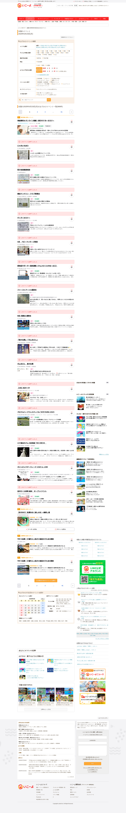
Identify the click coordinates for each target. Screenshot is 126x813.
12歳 (57, 52)
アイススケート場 (34, 743)
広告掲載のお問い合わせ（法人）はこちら (92, 759)
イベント (30, 18)
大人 (55, 54)
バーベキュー (30, 726)
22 (43, 610)
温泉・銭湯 (21, 743)
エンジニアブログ (74, 797)
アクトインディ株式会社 (87, 784)
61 (61, 112)
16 (21, 610)
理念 (71, 789)
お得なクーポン (22, 735)
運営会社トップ (73, 787)
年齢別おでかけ (69, 18)
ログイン (106, 1)
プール (41, 726)
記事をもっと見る (46, 709)
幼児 (67, 52)
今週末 (48, 65)
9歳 (43, 52)
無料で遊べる (30, 735)
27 (35, 612)
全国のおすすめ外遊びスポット (85, 664)
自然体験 (39, 78)
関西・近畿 (30, 621)
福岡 (86, 21)
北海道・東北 (21, 21)
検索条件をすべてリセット (67, 37)
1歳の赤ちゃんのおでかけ (101, 542)
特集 (104, 18)
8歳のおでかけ (84, 555)
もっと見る (70, 776)
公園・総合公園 (51, 735)
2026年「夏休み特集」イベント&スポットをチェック (31, 748)
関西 (61, 21)
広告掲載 (38, 792)
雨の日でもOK (86, 5)
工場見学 (21, 731)
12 (32, 607)
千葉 (40, 21)
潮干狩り (41, 743)
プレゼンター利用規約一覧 (59, 787)
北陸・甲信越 (55, 21)
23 (21, 612)
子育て (96, 18)
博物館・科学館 (40, 739)
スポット (21, 18)
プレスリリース (90, 794)
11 (28, 607)
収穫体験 (40, 731)
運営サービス (73, 792)
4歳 (56, 51)
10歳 (47, 52)
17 (25, 610)
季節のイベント (55, 82)
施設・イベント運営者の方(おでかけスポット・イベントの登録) (41, 755)
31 (25, 615)
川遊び (57, 735)
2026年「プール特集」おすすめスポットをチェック (57, 748)
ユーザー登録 (22, 755)
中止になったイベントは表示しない (47, 94)
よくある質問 (56, 789)
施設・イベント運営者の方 (42, 787)
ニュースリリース (40, 794)
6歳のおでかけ (84, 552)
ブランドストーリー (91, 787)
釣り (35, 726)
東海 (46, 21)
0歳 (38, 51)
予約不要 (45, 58)
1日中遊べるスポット (104, 5)
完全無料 (39, 61)
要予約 (39, 58)
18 (28, 610)
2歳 (47, 51)
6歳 (64, 51)
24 (25, 612)
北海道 (26, 21)
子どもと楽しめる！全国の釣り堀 (86, 660)
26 (32, 612)
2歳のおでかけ (84, 545)
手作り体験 (26, 731)
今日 (38, 65)
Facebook (38, 797)
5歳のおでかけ (100, 549)
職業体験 (45, 731)
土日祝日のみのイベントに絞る (45, 580)
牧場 (38, 726)
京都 (66, 21)
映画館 (34, 739)
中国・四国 (74, 21)
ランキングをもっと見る (102, 638)
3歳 (51, 51)
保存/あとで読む (88, 1)
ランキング (57, 18)
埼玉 (42, 21)
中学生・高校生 (47, 54)
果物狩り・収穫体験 (55, 743)
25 (28, 612)
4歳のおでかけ (84, 549)
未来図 (88, 789)
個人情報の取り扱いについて (92, 757)
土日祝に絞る (62, 71)
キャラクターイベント (43, 85)
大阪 (63, 21)
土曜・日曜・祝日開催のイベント (63, 611)
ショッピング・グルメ (43, 80)
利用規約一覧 (39, 789)
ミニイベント (66, 84)
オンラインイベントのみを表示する (47, 89)
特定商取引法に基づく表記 (42, 799)
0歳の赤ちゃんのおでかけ (85, 542)
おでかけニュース (84, 18)
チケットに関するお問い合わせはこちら (92, 767)
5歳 (60, 51)
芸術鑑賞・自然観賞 (42, 82)
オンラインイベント (43, 18)
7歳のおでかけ (100, 552)
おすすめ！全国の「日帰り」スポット (87, 646)
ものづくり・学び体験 (43, 84)
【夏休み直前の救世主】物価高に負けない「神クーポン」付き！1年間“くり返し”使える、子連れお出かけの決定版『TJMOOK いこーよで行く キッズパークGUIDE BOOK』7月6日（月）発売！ (50, 766)
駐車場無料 (36, 735)
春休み (80, 5)
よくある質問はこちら (92, 769)
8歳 (38, 52)
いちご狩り (47, 743)
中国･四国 (52, 47)
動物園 (24, 726)
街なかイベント (56, 84)
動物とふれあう (94, 5)
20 (35, 610)
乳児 (62, 52)
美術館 (47, 739)
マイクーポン (78, 1)
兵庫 (69, 21)
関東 (31, 21)
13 (35, 607)
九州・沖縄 (81, 21)
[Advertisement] (46, 431)
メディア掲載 (56, 794)
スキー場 (27, 743)
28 (39, 612)
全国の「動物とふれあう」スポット (86, 650)
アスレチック (43, 735)
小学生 (39, 54)
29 (43, 612)
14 (39, 607)
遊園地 (20, 726)
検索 (49, 99)
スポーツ (47, 78)
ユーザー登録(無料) (97, 1)
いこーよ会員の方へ (92, 771)
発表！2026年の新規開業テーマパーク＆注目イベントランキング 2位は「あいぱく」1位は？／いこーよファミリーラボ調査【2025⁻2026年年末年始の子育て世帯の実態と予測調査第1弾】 (50, 772)
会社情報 (89, 792)
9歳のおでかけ (100, 555)
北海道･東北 (44, 45)
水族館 (51, 739)
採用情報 (72, 794)
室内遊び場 (29, 739)
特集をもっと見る (104, 454)
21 (39, 610)
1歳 (43, 51)
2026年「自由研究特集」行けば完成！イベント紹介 (31, 750)
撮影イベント (55, 80)
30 (21, 615)
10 (25, 607)
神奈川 (36, 21)
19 (32, 610)
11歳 (52, 52)
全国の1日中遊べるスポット (84, 657)
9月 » (42, 598)
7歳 (69, 51)
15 (43, 607)
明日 (43, 65)
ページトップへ (103, 718)
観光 (45, 726)
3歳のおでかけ (100, 545)
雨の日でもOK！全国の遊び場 (85, 653)
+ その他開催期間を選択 (42, 75)
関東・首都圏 (22, 621)
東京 (33, 21)
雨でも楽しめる (22, 739)
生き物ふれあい (56, 78)
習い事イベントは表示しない (45, 93)
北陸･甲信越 (54, 45)
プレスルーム (56, 792)
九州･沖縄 (61, 47)
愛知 (49, 21)
